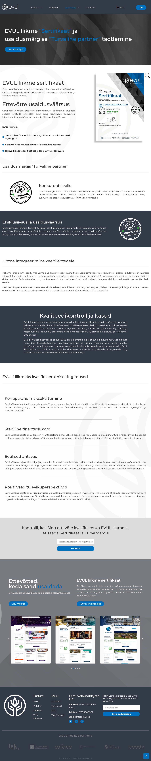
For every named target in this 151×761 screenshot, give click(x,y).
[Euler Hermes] (38, 747)
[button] (8, 638)
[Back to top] (146, 756)
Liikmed (53, 7)
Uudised (90, 7)
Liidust (34, 7)
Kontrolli (75, 548)
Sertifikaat (70, 7)
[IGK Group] (14, 747)
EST (121, 7)
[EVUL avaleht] (11, 7)
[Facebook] (70, 721)
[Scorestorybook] (82, 721)
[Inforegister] (87, 747)
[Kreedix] (137, 746)
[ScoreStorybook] (112, 746)
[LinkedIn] (76, 721)
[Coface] (63, 747)
